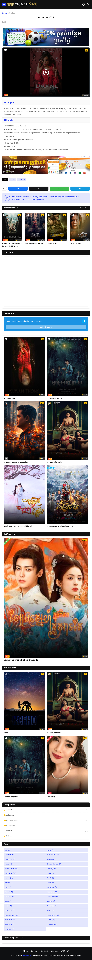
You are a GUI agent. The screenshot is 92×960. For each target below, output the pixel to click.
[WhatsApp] (59, 189)
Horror (9, 892)
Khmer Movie (52, 897)
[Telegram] (80, 189)
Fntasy (50, 883)
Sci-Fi (50, 910)
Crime (50, 873)
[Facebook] (18, 189)
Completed (10, 825)
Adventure (10, 810)
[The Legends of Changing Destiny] (67, 494)
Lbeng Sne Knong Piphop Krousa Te (21, 660)
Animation (10, 815)
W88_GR (65, 951)
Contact (44, 951)
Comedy (51, 869)
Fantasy (9, 883)
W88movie (26, 955)
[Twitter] (38, 189)
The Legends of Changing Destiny (60, 526)
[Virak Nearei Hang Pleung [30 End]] (24, 494)
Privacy (34, 951)
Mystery (51, 901)
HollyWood (52, 887)
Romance (52, 906)
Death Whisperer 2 (54, 398)
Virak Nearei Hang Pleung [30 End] (18, 526)
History (8, 887)
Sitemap (54, 951)
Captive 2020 (76, 244)
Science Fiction (11, 915)
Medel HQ (51, 797)
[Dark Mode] (83, 4)
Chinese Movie (11, 869)
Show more (84, 208)
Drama (9, 831)
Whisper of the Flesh (55, 462)
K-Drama (9, 836)
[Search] (88, 4)
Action (51, 850)
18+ (7, 850)
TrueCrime (9, 924)
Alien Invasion (53, 855)
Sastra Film (10, 910)
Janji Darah (52, 244)
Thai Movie (10, 920)
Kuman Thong (9, 398)
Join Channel (46, 327)
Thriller (12, 13)
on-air (8, 906)
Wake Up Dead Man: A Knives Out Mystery (12, 245)
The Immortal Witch (34, 244)
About (25, 951)
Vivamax (22, 179)
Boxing (50, 859)
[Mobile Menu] (4, 4)
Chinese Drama (12, 820)
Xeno (6, 733)
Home (4, 13)
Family (50, 878)
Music (8, 901)
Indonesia (52, 892)
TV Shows (52, 924)
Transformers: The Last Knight (16, 462)
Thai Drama (53, 915)
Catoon (9, 864)
